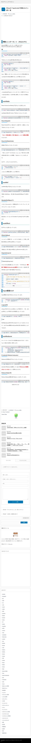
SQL (3, 677)
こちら (11, 544)
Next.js (3, 645)
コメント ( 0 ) (8, 460)
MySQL (3, 643)
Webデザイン (4, 688)
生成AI (3, 728)
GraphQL (4, 626)
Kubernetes (4, 636)
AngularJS (4, 596)
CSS (3, 604)
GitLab (3, 624)
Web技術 (4, 690)
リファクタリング (5, 720)
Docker (3, 617)
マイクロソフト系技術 (6, 715)
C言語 (3, 609)
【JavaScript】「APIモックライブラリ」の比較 (16, 427)
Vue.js (3, 683)
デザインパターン (5, 705)
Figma (3, 619)
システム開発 (4, 696)
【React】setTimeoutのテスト (13, 455)
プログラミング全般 (6, 711)
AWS (3, 600)
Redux (3, 664)
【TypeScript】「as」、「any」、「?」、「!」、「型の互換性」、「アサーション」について (18, 445)
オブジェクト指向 (5, 694)
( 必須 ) (5, 474)
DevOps (3, 613)
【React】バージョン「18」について (14, 438)
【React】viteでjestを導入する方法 (14, 433)
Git (2, 621)
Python (3, 660)
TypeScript (7, 411)
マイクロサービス (5, 713)
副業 (3, 722)
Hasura (3, 630)
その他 (3, 700)
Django (3, 615)
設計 (3, 730)
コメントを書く (12, 13)
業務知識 (4, 726)
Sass (3, 673)
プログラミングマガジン (10, 740)
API (3, 598)
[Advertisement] (15, 28)
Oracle (3, 656)
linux (3, 641)
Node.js (3, 649)
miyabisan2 (5, 13)
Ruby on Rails (4, 671)
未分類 (3, 724)
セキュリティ (4, 698)
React (4, 411)
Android (3, 594)
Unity (3, 681)
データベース (4, 703)
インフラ (4, 692)
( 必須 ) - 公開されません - (9, 479)
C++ (3, 602)
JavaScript (4, 634)
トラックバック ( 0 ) (22, 460)
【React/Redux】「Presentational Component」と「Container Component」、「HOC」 (17, 450)
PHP (3, 658)
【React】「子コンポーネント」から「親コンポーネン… (13, 509)
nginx (3, 647)
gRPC (3, 628)
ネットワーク (4, 709)
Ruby (3, 668)
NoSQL (3, 651)
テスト (3, 707)
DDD (3, 611)
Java (3, 632)
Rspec (3, 666)
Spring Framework (5, 675)
